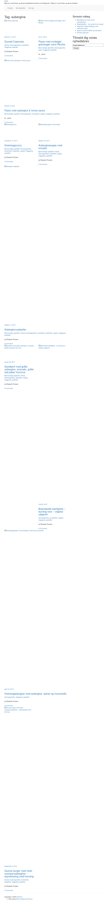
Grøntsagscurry (13, 145)
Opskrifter (16, 151)
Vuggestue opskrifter (11, 47)
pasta (40, 50)
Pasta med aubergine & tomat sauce (24, 110)
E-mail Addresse (78, 45)
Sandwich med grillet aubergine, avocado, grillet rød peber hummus (19, 369)
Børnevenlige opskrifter (46, 48)
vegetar (42, 114)
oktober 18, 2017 (44, 141)
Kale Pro (19, 897)
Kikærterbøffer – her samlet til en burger (90, 24)
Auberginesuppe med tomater (50, 146)
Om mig (31, 8)
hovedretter (25, 45)
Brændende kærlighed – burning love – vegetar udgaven (51, 511)
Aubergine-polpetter (15, 329)
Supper (59, 154)
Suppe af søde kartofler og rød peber (89, 30)
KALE (6, 1)
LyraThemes (28, 899)
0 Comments (8, 56)
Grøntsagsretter (15, 45)
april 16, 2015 (9, 689)
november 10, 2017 (11, 141)
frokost (6, 45)
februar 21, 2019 (10, 37)
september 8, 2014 (10, 866)
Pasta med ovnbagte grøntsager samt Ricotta (51, 43)
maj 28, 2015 (42, 504)
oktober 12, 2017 (10, 325)
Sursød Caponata (14, 41)
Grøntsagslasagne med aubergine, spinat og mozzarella (35, 693)
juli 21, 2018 (42, 37)
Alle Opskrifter (20, 8)
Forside (10, 8)
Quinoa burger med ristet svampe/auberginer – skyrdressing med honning (19, 873)
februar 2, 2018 (9, 106)
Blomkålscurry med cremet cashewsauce (86, 21)
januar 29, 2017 (9, 362)
